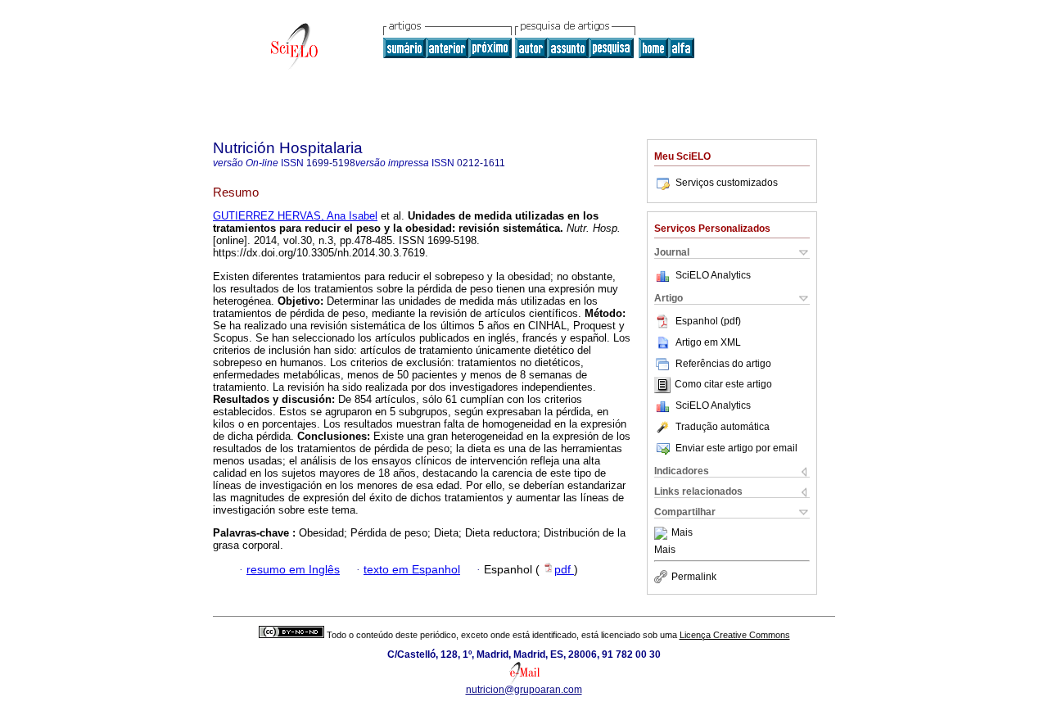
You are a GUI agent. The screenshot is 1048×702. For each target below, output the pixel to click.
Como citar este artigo (723, 385)
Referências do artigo (723, 363)
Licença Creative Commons (735, 635)
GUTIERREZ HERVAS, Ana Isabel (295, 216)
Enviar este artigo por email (736, 448)
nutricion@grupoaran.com (524, 689)
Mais (682, 533)
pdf (564, 570)
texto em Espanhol (412, 570)
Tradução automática (722, 427)
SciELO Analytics (713, 275)
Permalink (693, 576)
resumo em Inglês (293, 570)
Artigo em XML (708, 342)
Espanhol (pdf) (708, 321)
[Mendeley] (662, 533)
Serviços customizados (726, 182)
